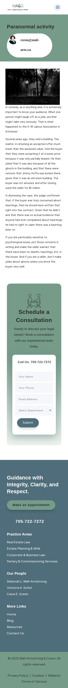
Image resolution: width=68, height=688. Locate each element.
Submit (28, 422)
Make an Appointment (31, 505)
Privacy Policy (18, 676)
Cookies (38, 676)
